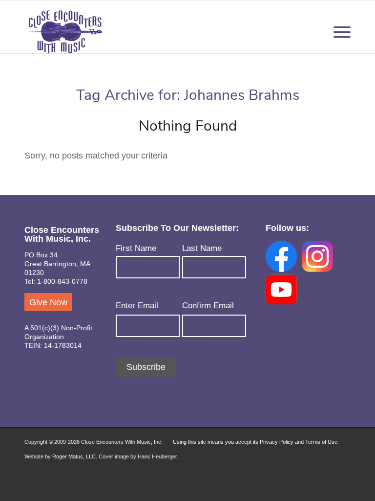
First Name (136, 248)
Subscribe (146, 367)
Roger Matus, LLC (74, 456)
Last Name (202, 248)
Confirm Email (208, 305)
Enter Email (137, 305)
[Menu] (340, 31)
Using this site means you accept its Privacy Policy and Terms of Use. (256, 442)
